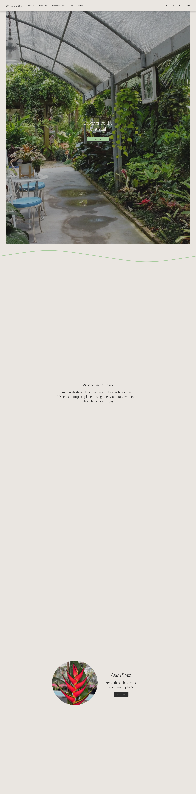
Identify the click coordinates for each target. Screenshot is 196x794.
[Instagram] (173, 5)
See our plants (121, 694)
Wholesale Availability (58, 6)
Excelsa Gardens (14, 5)
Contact (80, 6)
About (71, 6)
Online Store (43, 6)
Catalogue (31, 6)
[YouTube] (180, 5)
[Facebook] (166, 5)
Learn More (97, 139)
